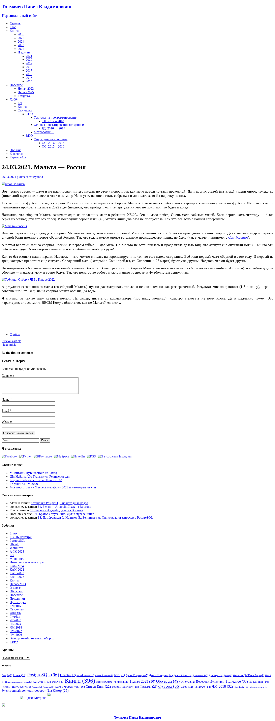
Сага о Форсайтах (70, 686)
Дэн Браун (215, 675)
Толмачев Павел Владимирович (137, 717)
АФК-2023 (17, 551)
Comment (8, 375)
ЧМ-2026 (16, 634)
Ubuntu (14, 544)
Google (7, 675)
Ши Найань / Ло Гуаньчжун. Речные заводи (40, 476)
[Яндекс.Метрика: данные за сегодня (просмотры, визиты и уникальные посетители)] (33, 698)
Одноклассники (35, 318)
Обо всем (16, 591)
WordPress (16, 548)
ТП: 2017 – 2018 (53, 121)
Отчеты (188, 681)
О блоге (15, 587)
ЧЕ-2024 (15, 624)
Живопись (17, 558)
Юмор (14, 642)
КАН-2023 (17, 573)
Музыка (123, 681)
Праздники (17, 598)
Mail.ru (43, 318)
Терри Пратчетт (125, 686)
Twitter (21, 318)
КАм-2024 (17, 566)
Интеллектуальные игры (27, 562)
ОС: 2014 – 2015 (53, 143)
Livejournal (58, 318)
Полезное (16, 85)
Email (6, 410)
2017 (29, 70)
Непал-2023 (26, 88)
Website (7, 421)
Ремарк (37, 687)
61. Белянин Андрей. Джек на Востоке (64, 506)
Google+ (50, 318)
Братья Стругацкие (137, 675)
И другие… (26, 52)
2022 (21, 48)
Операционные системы (50, 139)
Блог (13, 27)
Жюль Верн (255, 675)
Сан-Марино (238, 237)
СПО (29, 114)
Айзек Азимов (104, 675)
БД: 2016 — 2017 (53, 128)
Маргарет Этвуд (106, 681)
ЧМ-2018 (16, 627)
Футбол (37, 176)
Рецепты (16, 605)
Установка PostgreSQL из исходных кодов (59, 503)
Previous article (11, 341)
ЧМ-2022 (16, 631)
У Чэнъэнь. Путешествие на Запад (33, 473)
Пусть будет (18, 602)
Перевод (205, 681)
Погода (219, 681)
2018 (29, 67)
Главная (15, 23)
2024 (21, 41)
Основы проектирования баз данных (59, 124)
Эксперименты (259, 687)
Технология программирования (55, 117)
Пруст (6, 686)
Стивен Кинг (98, 686)
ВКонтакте (28, 318)
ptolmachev (24, 176)
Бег (20, 103)
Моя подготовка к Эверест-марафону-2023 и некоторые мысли (53, 487)
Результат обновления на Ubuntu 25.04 (36, 480)
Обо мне (15, 150)
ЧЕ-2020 (15, 620)
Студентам (25, 110)
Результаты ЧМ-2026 (24, 483)
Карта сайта (18, 157)
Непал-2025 (26, 92)
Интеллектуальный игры (18, 682)
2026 (21, 34)
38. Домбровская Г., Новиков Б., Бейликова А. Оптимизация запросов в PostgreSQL (95, 517)
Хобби (14, 99)
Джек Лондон (161, 675)
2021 (29, 56)
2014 (29, 81)
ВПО (29, 135)
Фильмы (15, 613)
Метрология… (44, 132)
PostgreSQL (25, 95)
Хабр (187, 686)
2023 (21, 45)
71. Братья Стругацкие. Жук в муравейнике (64, 514)
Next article (9, 344)
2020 (29, 59)
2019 (29, 63)
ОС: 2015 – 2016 (53, 146)
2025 (21, 38)
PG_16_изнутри (21, 537)
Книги (14, 30)
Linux (13, 533)
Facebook (13, 318)
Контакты (16, 153)
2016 (29, 74)
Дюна (227, 675)
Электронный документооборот (32, 638)
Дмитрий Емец (182, 675)
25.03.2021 (9, 176)
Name (6, 399)
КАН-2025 (17, 576)
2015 (29, 77)
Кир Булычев (55, 681)
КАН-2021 (17, 569)
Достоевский (200, 675)
